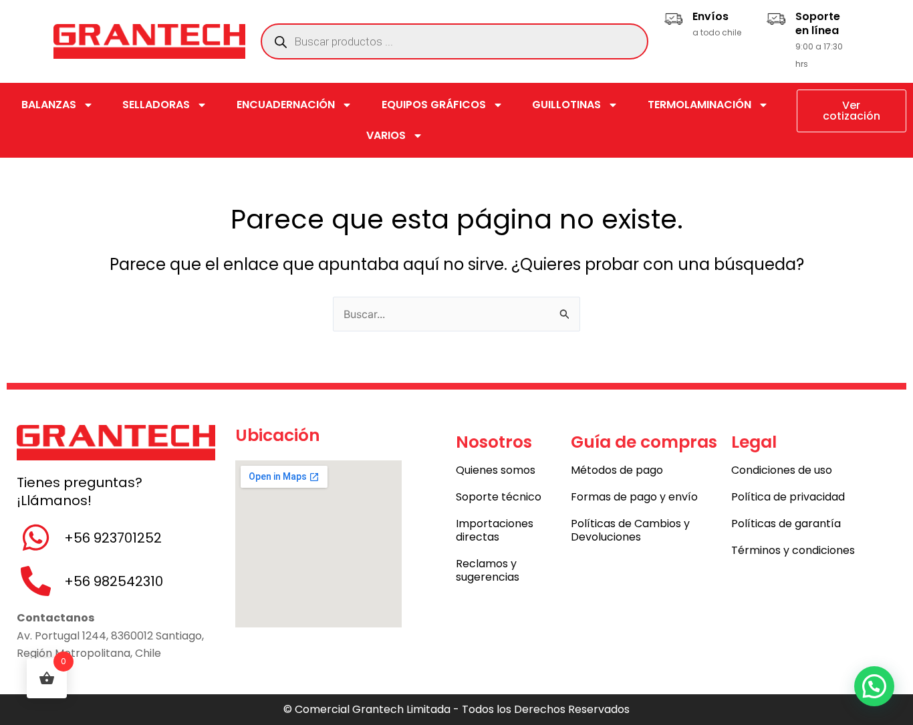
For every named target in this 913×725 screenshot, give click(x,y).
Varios (386, 135)
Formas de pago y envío (634, 496)
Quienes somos (495, 470)
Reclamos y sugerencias (487, 570)
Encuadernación (286, 104)
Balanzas (48, 104)
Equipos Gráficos (434, 104)
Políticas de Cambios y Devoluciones (630, 530)
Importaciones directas (494, 530)
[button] (874, 686)
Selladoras (156, 104)
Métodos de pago (617, 470)
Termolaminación (699, 104)
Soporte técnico (498, 496)
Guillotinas (566, 104)
